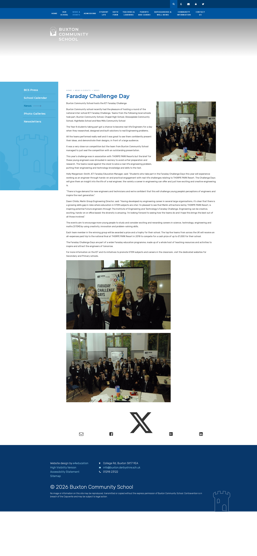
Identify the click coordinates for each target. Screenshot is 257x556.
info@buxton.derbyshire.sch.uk (121, 467)
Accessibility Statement (64, 471)
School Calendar (35, 97)
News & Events (83, 90)
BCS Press (31, 90)
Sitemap (55, 476)
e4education (80, 463)
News (97, 90)
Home (69, 90)
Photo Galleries (35, 113)
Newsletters (32, 121)
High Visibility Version (63, 467)
